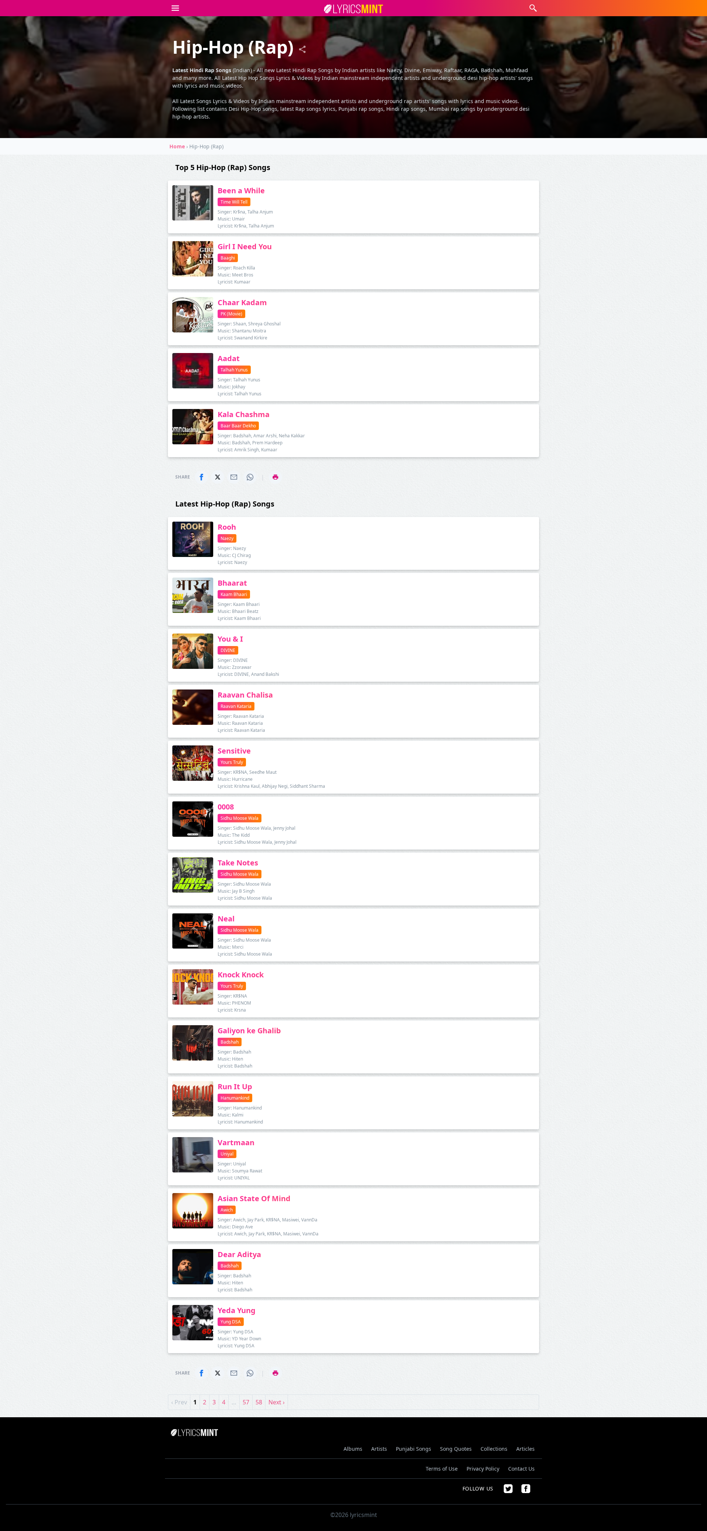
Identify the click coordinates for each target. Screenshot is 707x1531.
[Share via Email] (233, 477)
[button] (175, 8)
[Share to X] (217, 477)
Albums (353, 1448)
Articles (525, 1448)
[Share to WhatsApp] (250, 477)
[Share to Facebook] (201, 477)
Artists (379, 1448)
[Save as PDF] (275, 477)
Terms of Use (442, 1468)
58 (259, 1402)
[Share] (302, 49)
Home (177, 146)
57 (246, 1402)
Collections (494, 1448)
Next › (276, 1402)
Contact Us (521, 1468)
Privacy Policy (483, 1468)
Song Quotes (456, 1448)
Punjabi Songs (413, 1448)
